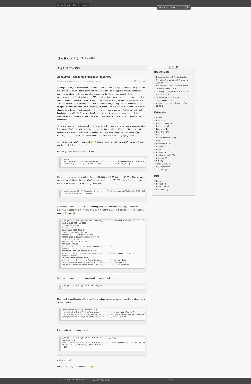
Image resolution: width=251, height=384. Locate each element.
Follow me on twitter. (173, 66)
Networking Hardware (165, 144)
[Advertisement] (125, 33)
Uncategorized (162, 167)
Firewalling (160, 129)
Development (161, 126)
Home (60, 5)
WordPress (105, 379)
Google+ (177, 66)
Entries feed (161, 184)
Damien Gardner (75, 81)
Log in (158, 181)
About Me (71, 5)
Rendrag (159, 152)
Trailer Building (162, 164)
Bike (158, 117)
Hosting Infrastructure (164, 138)
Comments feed (162, 187)
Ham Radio (160, 132)
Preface (84, 5)
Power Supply (161, 149)
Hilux (158, 135)
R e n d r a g (67, 58)
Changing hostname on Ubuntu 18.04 (171, 103)
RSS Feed (169, 66)
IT (157, 141)
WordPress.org (162, 190)
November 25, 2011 (92, 81)
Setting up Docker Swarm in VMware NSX (172, 92)
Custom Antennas (163, 123)
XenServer (160, 170)
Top (172, 380)
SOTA (158, 161)
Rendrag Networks (163, 155)
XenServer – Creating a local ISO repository (84, 76)
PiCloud (159, 146)
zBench (94, 379)
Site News (160, 158)
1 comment (141, 81)
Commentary (161, 120)
